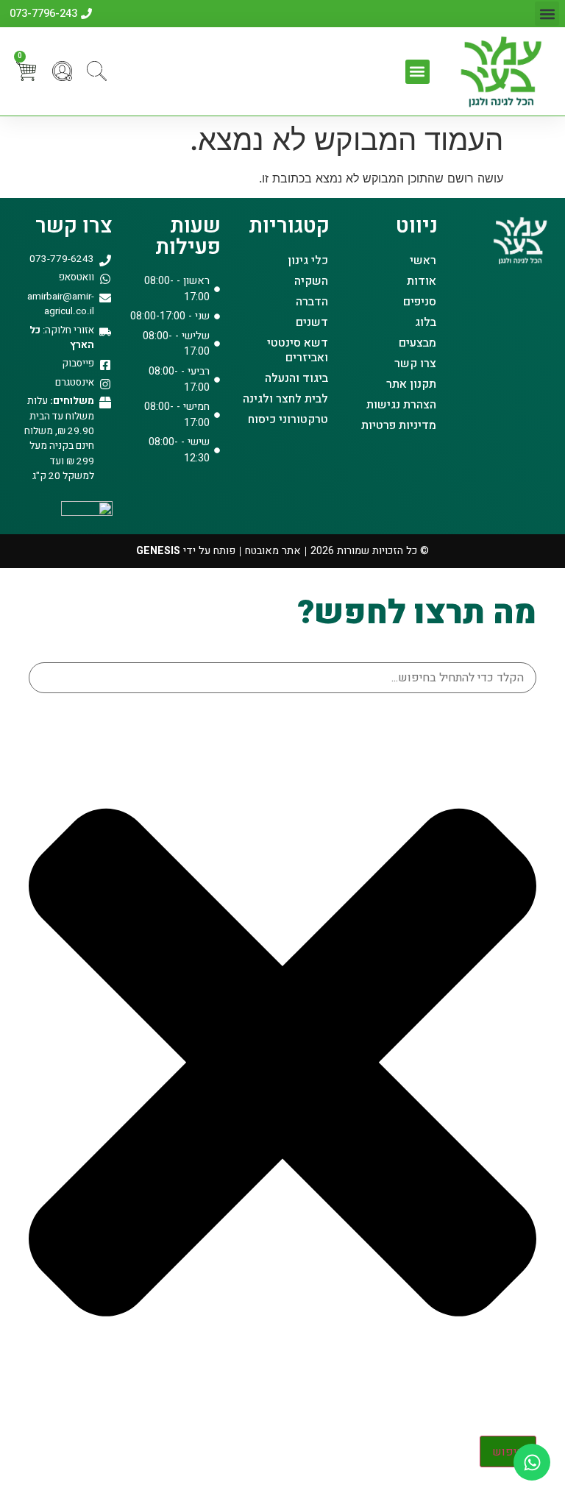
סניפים (419, 302)
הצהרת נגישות (401, 405)
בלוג (425, 322)
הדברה (312, 302)
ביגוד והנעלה (296, 378)
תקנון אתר (411, 384)
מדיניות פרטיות (398, 425)
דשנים (312, 322)
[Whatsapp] (532, 1462)
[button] (547, 13)
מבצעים (417, 343)
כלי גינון (308, 260)
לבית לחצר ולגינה (285, 399)
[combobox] (282, 677)
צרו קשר (415, 363)
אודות (421, 281)
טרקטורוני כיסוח (288, 419)
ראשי (423, 260)
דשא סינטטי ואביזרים (297, 350)
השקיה (311, 281)
